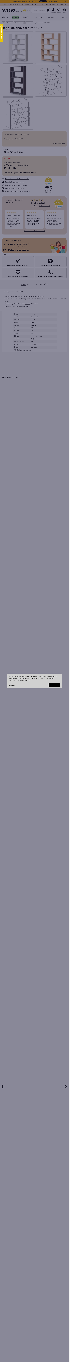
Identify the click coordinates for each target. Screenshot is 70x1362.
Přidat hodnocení (11, 366)
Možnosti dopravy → (21, 173)
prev (2, 1086)
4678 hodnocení (44, 206)
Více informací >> (59, 143)
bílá (32, 322)
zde (29, 680)
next (66, 1086)
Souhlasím (54, 685)
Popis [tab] (23, 284)
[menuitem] (5, 17)
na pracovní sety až (25, 1)
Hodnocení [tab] (40, 284)
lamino (33, 325)
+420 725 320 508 (48, 4)
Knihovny (34, 314)
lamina (27, 304)
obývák (33, 344)
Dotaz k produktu (17, 250)
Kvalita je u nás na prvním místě (18, 4)
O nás (4, 4)
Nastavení (12, 685)
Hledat (48, 10)
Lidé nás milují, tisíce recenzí (14, 188)
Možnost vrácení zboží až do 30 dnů (17, 179)
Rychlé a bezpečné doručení (14, 182)
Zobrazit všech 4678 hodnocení (34, 231)
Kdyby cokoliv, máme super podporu (17, 191)
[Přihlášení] (53, 10)
